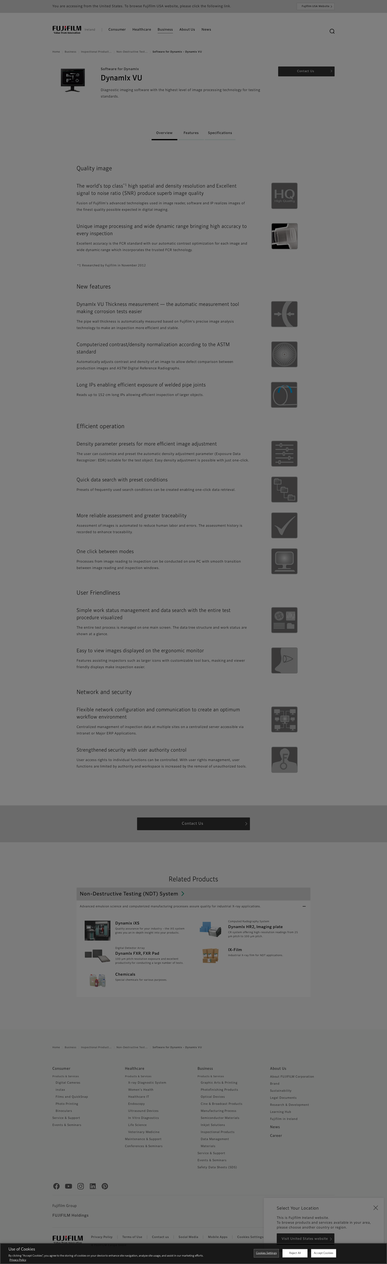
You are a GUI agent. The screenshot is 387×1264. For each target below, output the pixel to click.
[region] (193, 1253)
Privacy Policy (17, 1260)
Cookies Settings (266, 1253)
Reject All (295, 1253)
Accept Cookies (323, 1253)
